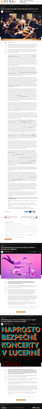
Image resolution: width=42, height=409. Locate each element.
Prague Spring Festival (13, 281)
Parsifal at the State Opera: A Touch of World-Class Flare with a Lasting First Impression (21, 203)
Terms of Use (22, 407)
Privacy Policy (17, 407)
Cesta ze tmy (19, 369)
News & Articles (3, 245)
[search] (35, 1)
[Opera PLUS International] (17, 1)
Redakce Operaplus (7, 251)
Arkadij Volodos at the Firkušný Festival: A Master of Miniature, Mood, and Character (21, 208)
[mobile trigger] (40, 1)
